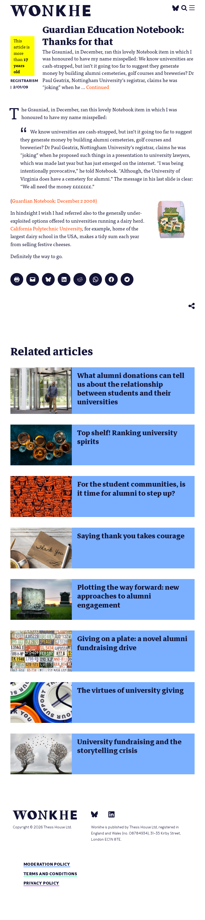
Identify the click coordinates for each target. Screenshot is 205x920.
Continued (97, 87)
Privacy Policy (41, 883)
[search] (184, 7)
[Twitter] (175, 7)
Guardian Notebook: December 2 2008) (54, 201)
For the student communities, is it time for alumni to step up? (131, 488)
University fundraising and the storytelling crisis (129, 746)
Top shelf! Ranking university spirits (127, 437)
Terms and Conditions (50, 874)
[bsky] (97, 814)
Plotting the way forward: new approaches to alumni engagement (128, 596)
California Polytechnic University (46, 228)
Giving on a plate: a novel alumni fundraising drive (132, 643)
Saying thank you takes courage (130, 536)
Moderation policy (46, 864)
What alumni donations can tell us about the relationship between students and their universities (130, 389)
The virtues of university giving (130, 690)
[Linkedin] (109, 814)
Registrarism (24, 81)
